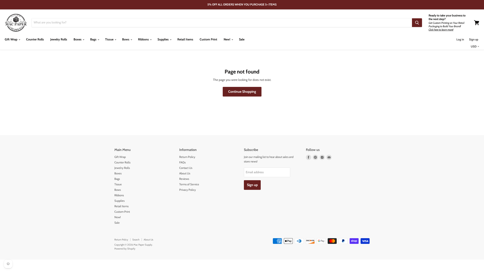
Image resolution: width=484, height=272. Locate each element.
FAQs (182, 162)
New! (227, 39)
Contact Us (185, 168)
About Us (184, 173)
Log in (460, 39)
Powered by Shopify (124, 248)
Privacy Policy (187, 190)
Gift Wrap (11, 39)
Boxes (78, 39)
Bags (93, 39)
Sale (241, 39)
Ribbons (144, 39)
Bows (126, 39)
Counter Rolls (35, 39)
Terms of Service (189, 184)
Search (136, 239)
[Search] (417, 22)
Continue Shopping (242, 92)
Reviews (184, 179)
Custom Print (208, 39)
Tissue (109, 39)
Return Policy (187, 157)
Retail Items (185, 39)
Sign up (473, 39)
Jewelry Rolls (58, 39)
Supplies (163, 39)
